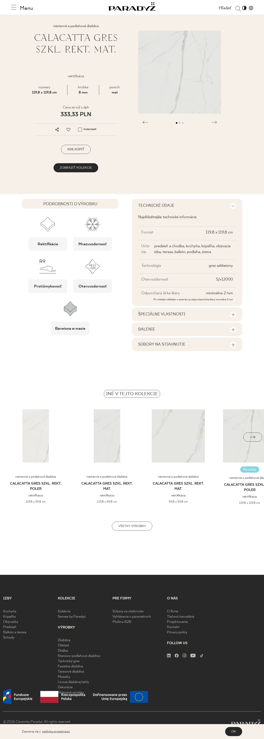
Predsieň (9, 627)
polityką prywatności (56, 731)
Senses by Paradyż (72, 617)
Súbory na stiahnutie (127, 611)
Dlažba (63, 651)
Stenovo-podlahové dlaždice (79, 656)
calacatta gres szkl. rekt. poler (35, 486)
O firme (172, 611)
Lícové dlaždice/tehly (73, 682)
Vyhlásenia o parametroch (131, 617)
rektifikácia (35, 495)
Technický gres (69, 661)
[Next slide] (252, 437)
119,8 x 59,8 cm (36, 502)
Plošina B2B (121, 622)
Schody (8, 638)
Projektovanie (177, 622)
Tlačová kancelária (180, 617)
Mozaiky (64, 677)
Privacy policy (177, 632)
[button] (145, 123)
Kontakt (173, 627)
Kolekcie (64, 611)
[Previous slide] (11, 437)
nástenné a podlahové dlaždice (35, 477)
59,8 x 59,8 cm (178, 502)
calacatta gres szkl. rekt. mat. (107, 486)
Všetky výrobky (132, 526)
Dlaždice (64, 640)
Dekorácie (65, 687)
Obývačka (10, 622)
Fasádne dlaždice (70, 666)
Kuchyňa (9, 611)
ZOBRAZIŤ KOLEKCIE (76, 168)
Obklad (63, 646)
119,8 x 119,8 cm (44, 93)
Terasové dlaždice (71, 672)
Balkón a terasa (14, 632)
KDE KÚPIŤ (75, 149)
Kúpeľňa (9, 617)
